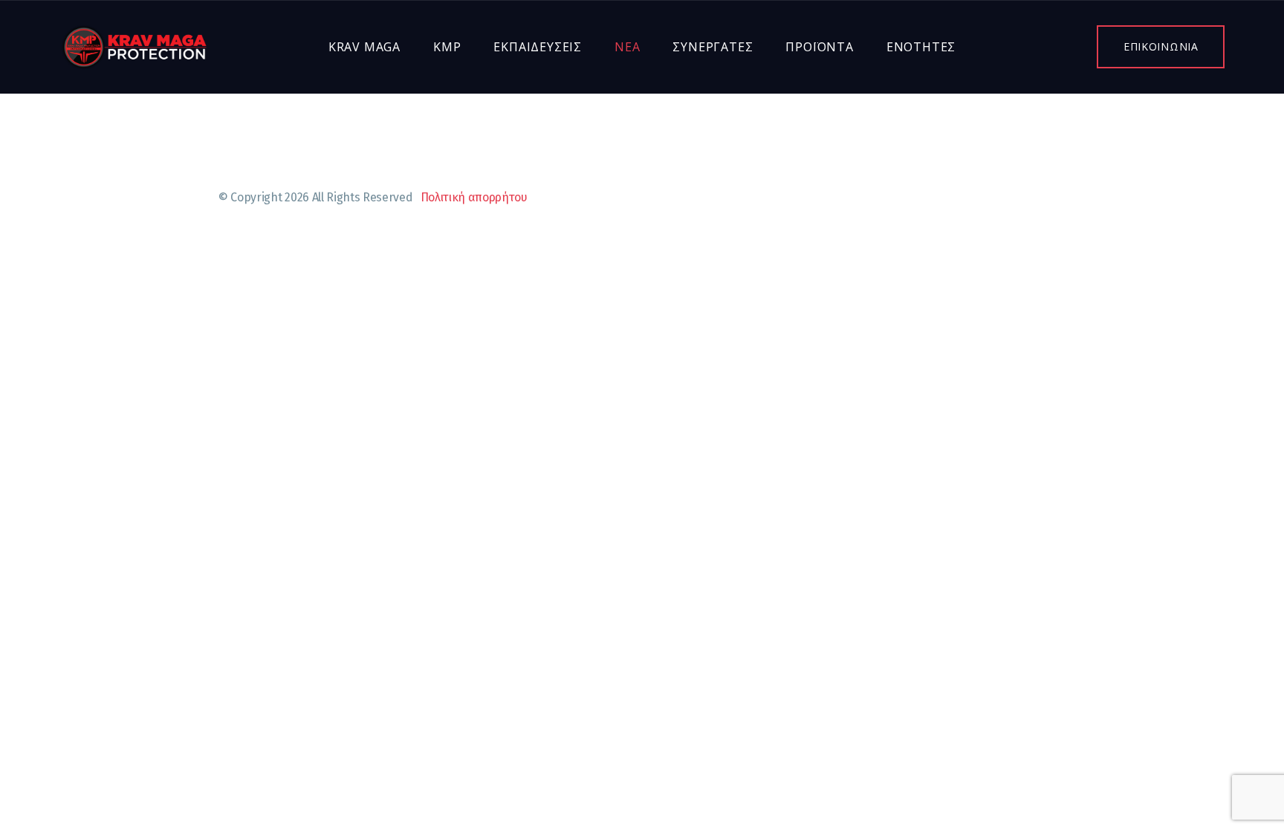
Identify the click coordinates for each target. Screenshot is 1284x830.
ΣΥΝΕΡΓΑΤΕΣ (712, 47)
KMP (447, 47)
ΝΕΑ (627, 47)
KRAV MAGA (364, 47)
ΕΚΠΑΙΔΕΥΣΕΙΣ (537, 47)
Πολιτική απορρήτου (474, 197)
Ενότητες (921, 47)
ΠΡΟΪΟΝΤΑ (819, 47)
